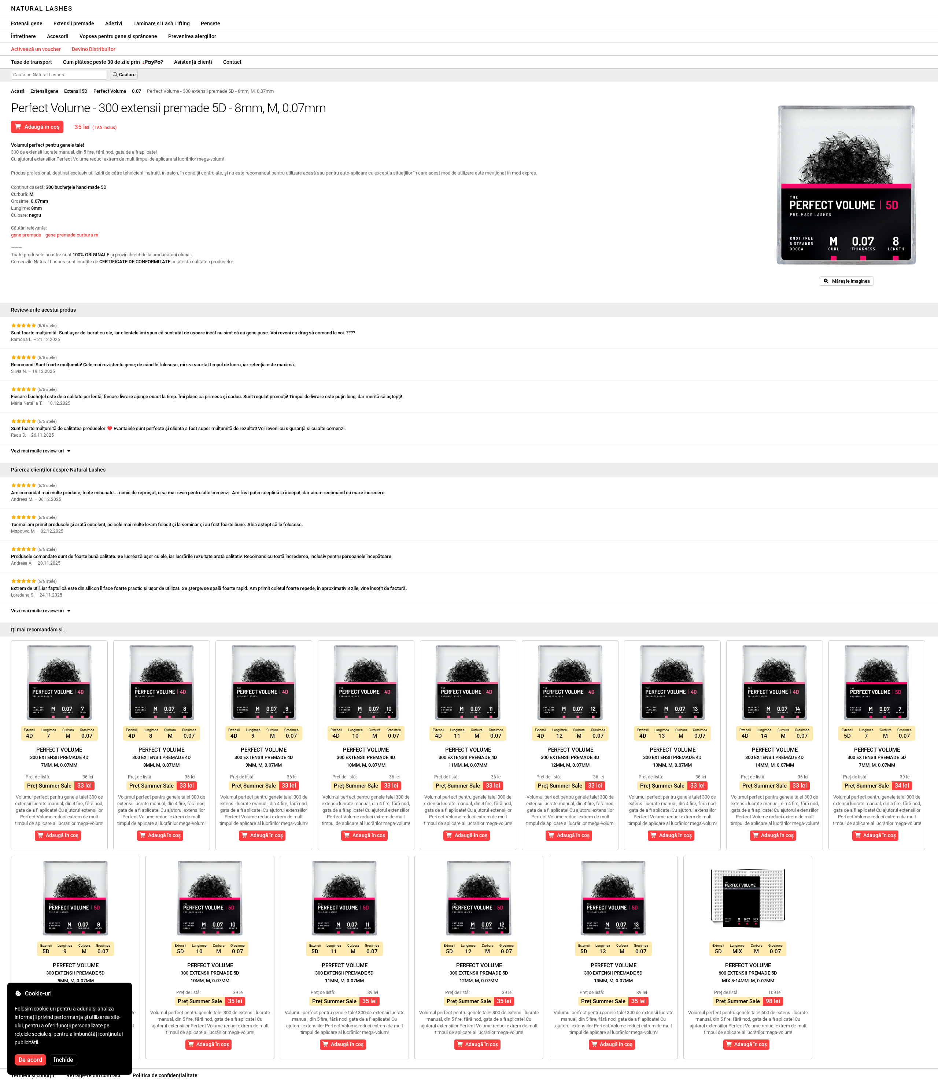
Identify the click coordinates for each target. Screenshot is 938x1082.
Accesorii (58, 36)
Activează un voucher (36, 49)
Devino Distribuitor (93, 49)
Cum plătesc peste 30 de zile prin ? (113, 62)
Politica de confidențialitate (165, 1075)
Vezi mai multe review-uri (38, 451)
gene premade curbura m (71, 235)
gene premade (26, 235)
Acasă (18, 91)
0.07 (136, 91)
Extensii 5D (76, 91)
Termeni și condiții (32, 1075)
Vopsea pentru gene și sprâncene (118, 36)
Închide (63, 1059)
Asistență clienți (193, 62)
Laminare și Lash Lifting (161, 23)
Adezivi (113, 23)
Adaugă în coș (41, 127)
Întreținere (23, 36)
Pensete (210, 23)
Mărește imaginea (849, 281)
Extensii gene (27, 23)
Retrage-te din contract (93, 1075)
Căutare (127, 74)
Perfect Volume (109, 91)
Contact (232, 62)
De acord (30, 1059)
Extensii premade (73, 23)
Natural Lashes (42, 8)
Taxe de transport (31, 62)
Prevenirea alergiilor (192, 36)
